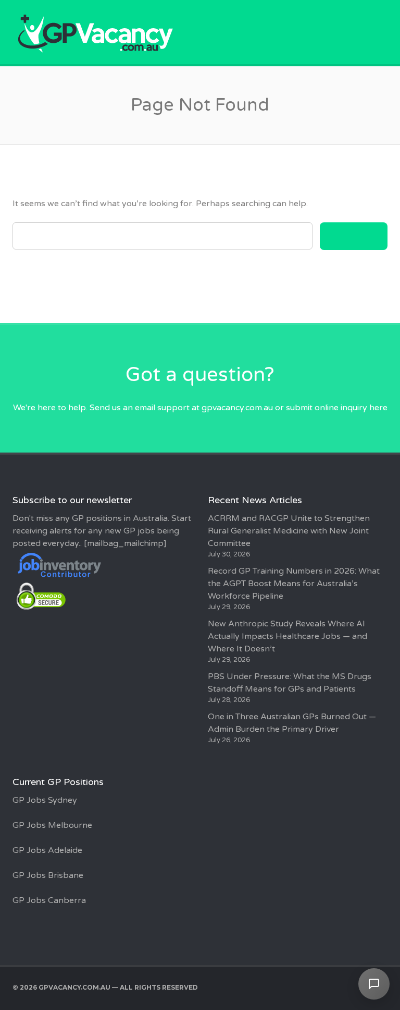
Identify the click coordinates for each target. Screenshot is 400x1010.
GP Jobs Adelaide (47, 850)
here (378, 407)
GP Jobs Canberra (49, 900)
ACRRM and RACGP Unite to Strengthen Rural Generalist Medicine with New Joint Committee (289, 531)
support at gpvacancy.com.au (215, 407)
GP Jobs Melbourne (52, 825)
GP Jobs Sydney (44, 800)
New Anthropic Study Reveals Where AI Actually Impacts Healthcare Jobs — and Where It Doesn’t (287, 636)
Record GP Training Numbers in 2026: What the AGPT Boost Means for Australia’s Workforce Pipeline (294, 583)
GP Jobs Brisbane (47, 875)
